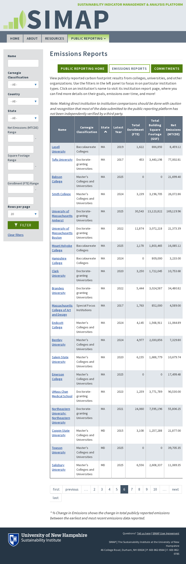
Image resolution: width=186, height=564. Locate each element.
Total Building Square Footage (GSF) (155, 130)
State (12, 111)
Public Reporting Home (83, 68)
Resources (54, 38)
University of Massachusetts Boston (62, 233)
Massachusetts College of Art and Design (62, 310)
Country (14, 94)
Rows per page (19, 207)
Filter (25, 225)
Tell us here (143, 533)
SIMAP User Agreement (165, 533)
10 (156, 489)
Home (15, 38)
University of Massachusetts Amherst (62, 215)
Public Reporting (87, 38)
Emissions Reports (129, 68)
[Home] (130, 4)
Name (12, 56)
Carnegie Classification (18, 75)
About (32, 38)
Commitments (166, 68)
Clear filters (16, 235)
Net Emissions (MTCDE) (173, 129)
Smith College (61, 194)
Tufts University (62, 159)
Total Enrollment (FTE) (135, 129)
